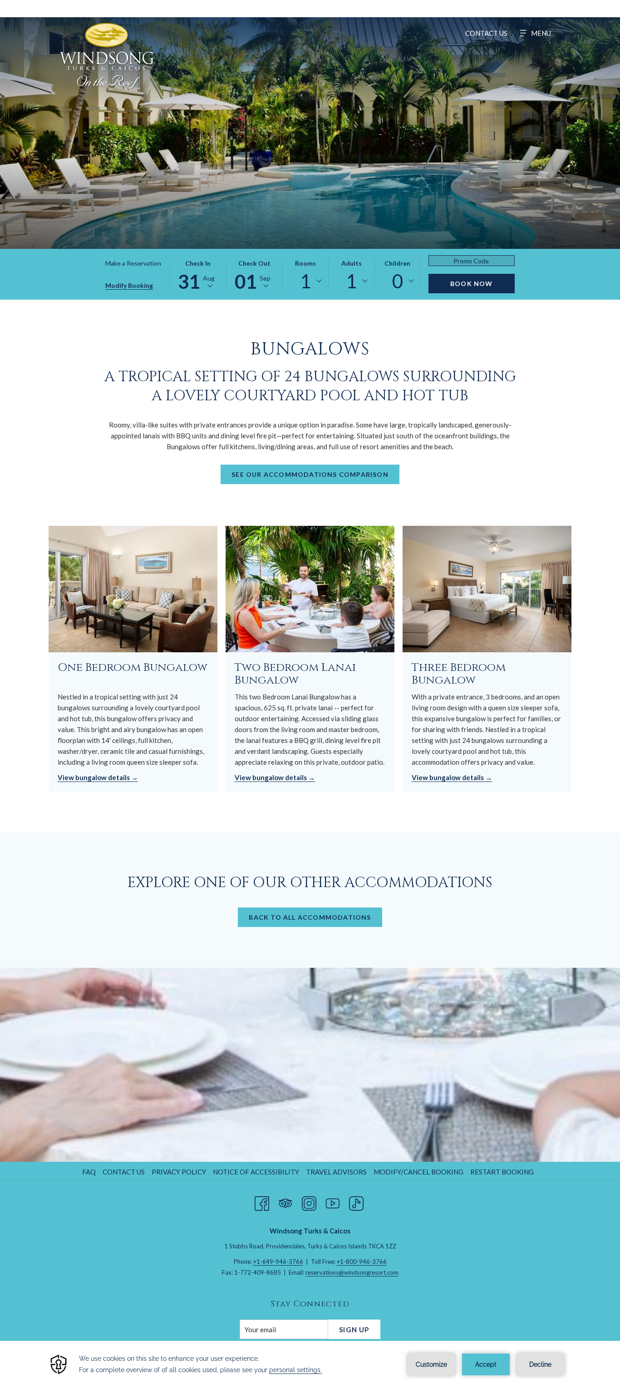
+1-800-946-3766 (362, 1261)
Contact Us (124, 1172)
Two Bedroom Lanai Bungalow (295, 674)
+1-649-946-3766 (278, 1261)
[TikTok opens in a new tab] (356, 1202)
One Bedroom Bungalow (132, 667)
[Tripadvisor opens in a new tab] (285, 1202)
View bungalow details (94, 777)
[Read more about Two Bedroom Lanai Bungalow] (310, 589)
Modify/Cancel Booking (418, 1172)
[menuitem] (486, 33)
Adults (351, 263)
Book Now (471, 283)
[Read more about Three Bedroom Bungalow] (487, 589)
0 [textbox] (397, 281)
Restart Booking (502, 1172)
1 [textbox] (305, 281)
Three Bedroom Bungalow (459, 674)
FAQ (89, 1172)
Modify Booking (129, 285)
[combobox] (305, 281)
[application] (310, 1364)
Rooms (305, 263)
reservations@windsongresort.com (352, 1272)
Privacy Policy (179, 1172)
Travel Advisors (336, 1172)
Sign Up (354, 1329)
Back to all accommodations (310, 917)
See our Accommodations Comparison (310, 474)
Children (397, 263)
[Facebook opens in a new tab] (262, 1202)
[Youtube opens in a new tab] (332, 1202)
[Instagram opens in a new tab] (309, 1202)
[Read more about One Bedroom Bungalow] (133, 589)
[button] (198, 274)
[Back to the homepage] (106, 55)
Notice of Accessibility (256, 1172)
